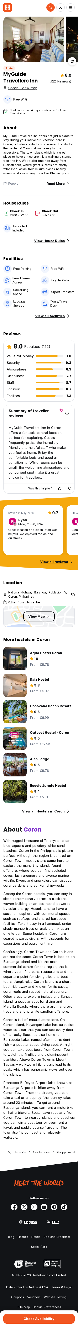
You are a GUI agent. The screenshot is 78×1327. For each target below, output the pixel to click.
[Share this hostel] (72, 61)
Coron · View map (22, 88)
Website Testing (55, 1297)
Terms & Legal (61, 1287)
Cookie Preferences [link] (47, 1307)
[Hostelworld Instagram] (34, 1207)
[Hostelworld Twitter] (24, 1207)
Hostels (23, 1237)
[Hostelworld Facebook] (14, 1207)
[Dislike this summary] (69, 488)
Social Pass (39, 1246)
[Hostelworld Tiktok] (64, 1207)
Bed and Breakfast (57, 1237)
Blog (11, 1237)
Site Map (24, 1307)
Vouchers (34, 1297)
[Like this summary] (59, 488)
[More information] (66, 413)
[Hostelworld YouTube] (44, 1207)
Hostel (9, 68)
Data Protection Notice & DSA (27, 1287)
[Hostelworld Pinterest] (54, 1207)
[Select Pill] (50, 7)
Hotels (35, 1237)
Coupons (17, 1297)
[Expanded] (9, 1152)
